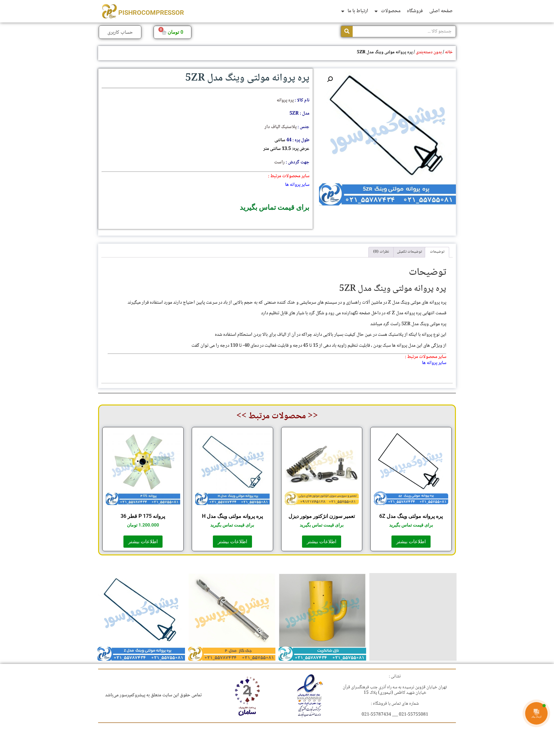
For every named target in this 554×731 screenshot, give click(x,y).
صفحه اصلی (441, 11)
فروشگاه (415, 11)
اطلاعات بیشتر (411, 541)
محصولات (390, 11)
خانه (449, 52)
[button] (330, 79)
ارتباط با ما (358, 11)
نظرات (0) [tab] (381, 251)
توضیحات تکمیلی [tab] (409, 251)
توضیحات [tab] (437, 251)
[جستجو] (347, 31)
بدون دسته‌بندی (429, 52)
